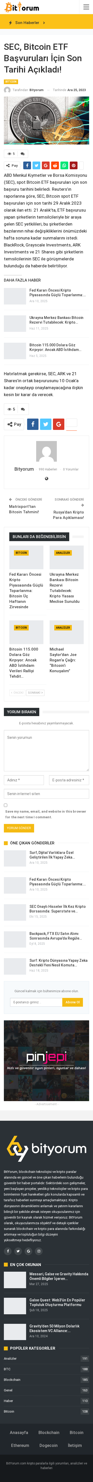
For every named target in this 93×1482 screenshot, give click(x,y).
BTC (7, 1369)
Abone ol (73, 1002)
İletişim (75, 1445)
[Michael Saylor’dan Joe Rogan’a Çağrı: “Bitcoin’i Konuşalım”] (67, 632)
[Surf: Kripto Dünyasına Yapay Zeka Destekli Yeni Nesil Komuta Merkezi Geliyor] (15, 966)
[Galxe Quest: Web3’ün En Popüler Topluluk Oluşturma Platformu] (15, 1306)
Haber (8, 1401)
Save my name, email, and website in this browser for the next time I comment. (45, 814)
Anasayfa (19, 1432)
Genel (8, 1390)
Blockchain (12, 1380)
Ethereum (20, 1445)
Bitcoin (11, 81)
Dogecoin (49, 1445)
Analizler (63, 552)
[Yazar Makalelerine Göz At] (46, 451)
